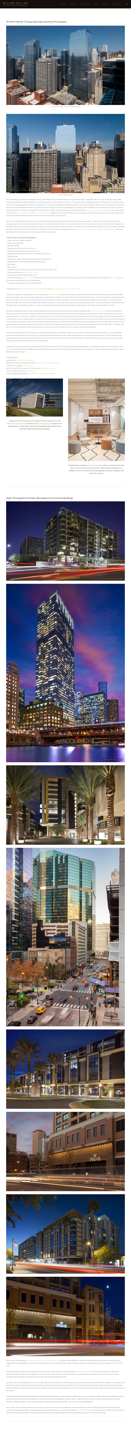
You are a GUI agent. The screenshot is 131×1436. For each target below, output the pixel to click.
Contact (115, 4)
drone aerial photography (24, 213)
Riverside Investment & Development (48, 363)
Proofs (105, 4)
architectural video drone (42, 213)
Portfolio (85, 4)
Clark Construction (49, 368)
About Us (73, 4)
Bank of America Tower (31, 272)
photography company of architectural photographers (42, 1360)
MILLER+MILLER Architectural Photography (43, 373)
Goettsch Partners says (98, 311)
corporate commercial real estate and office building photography (95, 229)
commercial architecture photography (98, 210)
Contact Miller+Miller (83, 1410)
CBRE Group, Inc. (32, 371)
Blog (96, 4)
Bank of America (27, 277)
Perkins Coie (114, 277)
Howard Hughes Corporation (25, 360)
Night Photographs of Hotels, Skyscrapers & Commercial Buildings (39, 498)
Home (63, 4)
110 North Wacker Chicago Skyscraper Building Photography (36, 22)
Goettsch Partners (53, 294)
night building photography (84, 1371)
